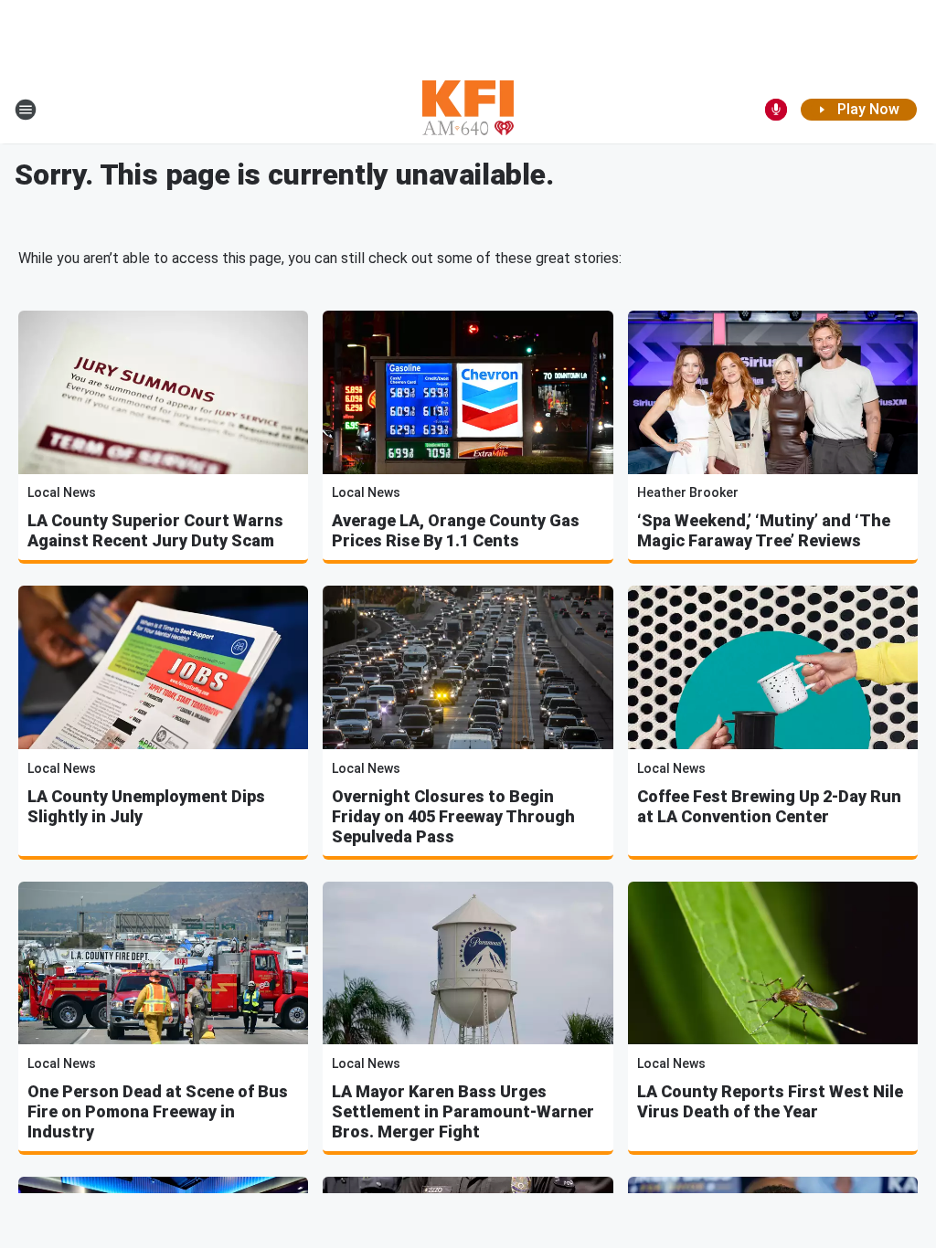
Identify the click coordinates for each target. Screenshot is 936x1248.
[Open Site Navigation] (26, 110)
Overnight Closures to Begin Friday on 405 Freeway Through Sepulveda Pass (453, 816)
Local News (61, 492)
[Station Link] (468, 109)
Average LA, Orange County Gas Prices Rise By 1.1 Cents (456, 530)
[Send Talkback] (776, 110)
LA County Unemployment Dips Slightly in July (146, 806)
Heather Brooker (688, 492)
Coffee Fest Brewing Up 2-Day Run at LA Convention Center (769, 806)
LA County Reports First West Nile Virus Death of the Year (770, 1101)
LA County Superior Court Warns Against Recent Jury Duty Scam (155, 530)
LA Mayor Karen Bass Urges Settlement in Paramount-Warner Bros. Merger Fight (463, 1111)
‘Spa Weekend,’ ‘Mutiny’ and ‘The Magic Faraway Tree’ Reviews (763, 530)
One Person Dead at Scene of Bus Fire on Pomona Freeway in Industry (157, 1111)
